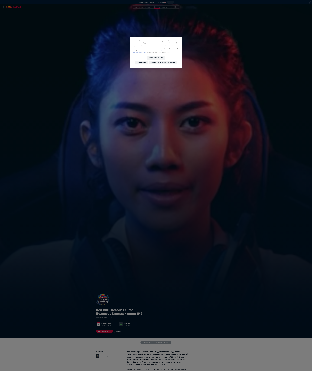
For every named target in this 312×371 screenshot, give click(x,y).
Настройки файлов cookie (156, 57)
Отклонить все (142, 62)
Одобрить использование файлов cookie (163, 62)
